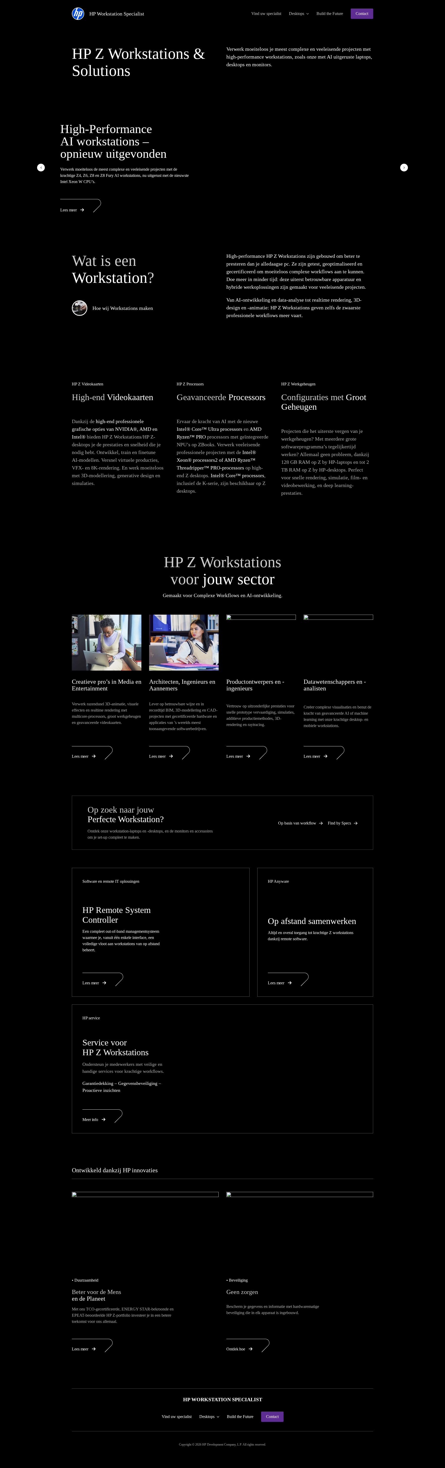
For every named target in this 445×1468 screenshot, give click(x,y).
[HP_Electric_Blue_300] (78, 10)
